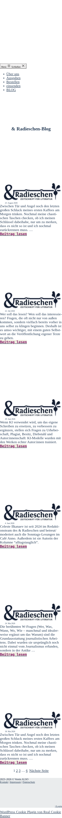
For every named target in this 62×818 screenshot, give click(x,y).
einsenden (13, 86)
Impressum (15, 782)
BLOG (11, 90)
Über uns (12, 74)
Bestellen (13, 82)
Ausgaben (13, 78)
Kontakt (4, 782)
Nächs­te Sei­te (39, 771)
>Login (58, 806)
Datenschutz (29, 782)
